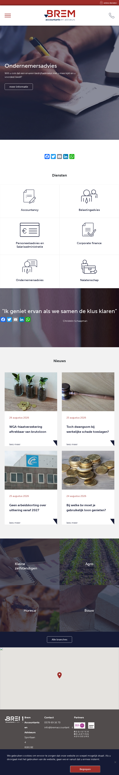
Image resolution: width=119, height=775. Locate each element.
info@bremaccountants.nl (58, 727)
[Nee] (115, 762)
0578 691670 (103, 15)
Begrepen (85, 769)
